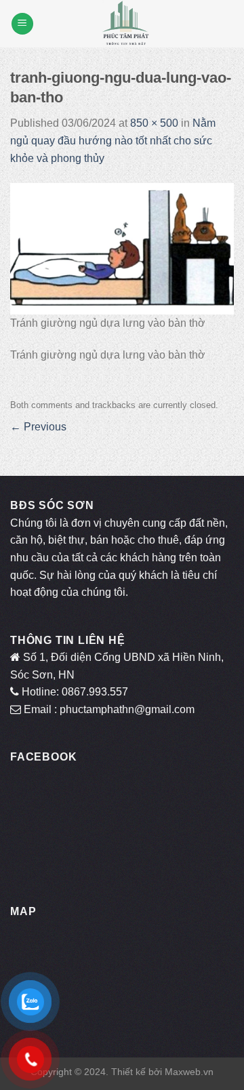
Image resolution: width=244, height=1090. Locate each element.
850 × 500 (154, 123)
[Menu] (22, 24)
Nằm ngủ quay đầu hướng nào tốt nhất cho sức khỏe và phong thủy (113, 140)
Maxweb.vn (189, 1071)
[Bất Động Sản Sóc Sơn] (125, 23)
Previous (38, 426)
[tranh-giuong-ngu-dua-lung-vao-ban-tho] (122, 248)
